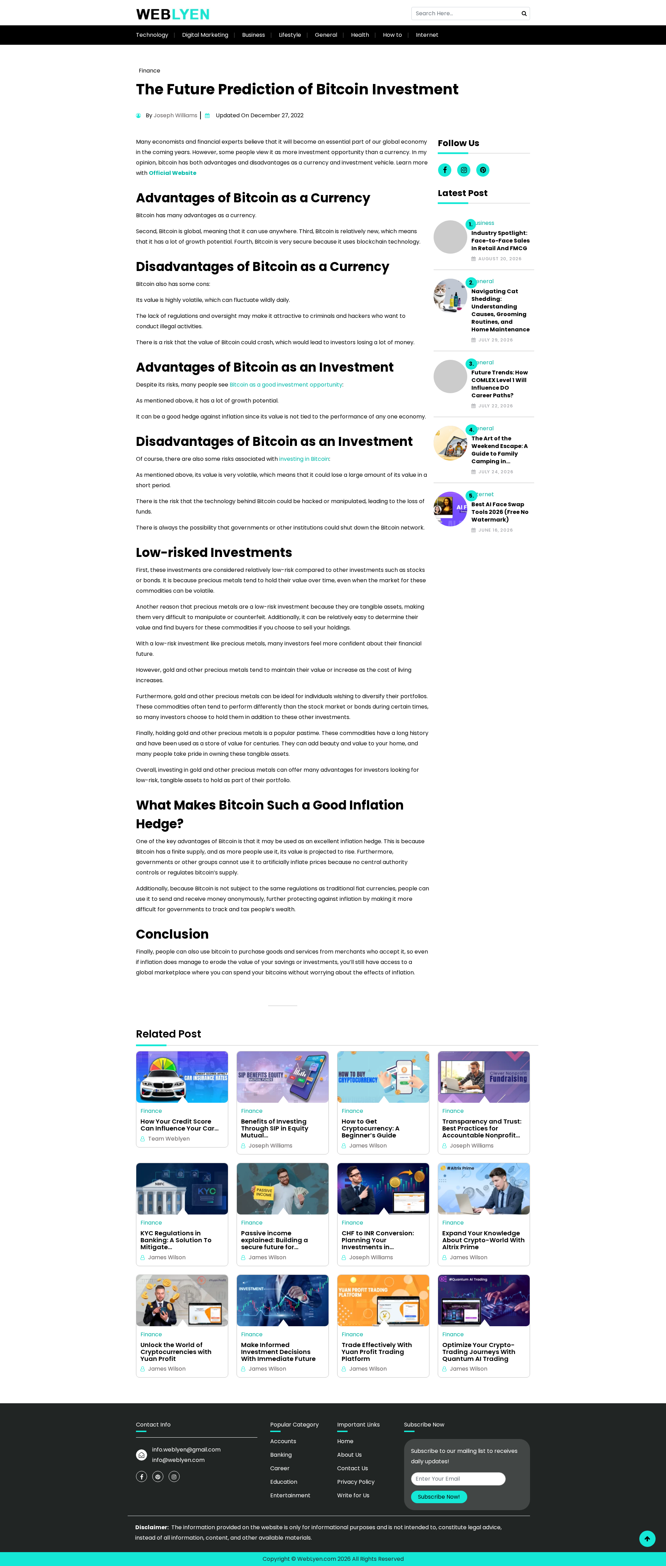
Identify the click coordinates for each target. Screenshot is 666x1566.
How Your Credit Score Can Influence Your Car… (179, 1125)
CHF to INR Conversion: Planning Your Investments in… (378, 1240)
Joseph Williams (175, 115)
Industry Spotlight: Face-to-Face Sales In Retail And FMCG (500, 240)
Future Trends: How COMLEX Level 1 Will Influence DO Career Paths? (499, 384)
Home (345, 1441)
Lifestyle (290, 35)
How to (392, 35)
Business (253, 35)
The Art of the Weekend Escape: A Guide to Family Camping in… (499, 450)
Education (283, 1482)
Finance (149, 71)
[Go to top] (647, 1539)
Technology (152, 35)
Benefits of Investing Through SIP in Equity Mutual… (274, 1128)
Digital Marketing (205, 35)
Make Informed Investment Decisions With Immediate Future (278, 1351)
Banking (281, 1455)
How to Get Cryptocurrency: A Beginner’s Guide (371, 1128)
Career (280, 1468)
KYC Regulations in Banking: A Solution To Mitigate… (176, 1240)
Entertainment (290, 1495)
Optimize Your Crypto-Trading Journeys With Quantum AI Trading (478, 1351)
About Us (349, 1455)
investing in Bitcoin (304, 459)
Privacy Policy (356, 1482)
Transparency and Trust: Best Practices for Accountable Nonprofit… (481, 1128)
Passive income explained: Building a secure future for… (274, 1240)
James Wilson (368, 1146)
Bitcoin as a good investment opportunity (286, 385)
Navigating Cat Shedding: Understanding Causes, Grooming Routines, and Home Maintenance (500, 310)
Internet (427, 35)
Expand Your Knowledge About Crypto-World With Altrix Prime (483, 1240)
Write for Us (353, 1495)
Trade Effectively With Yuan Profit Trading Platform (377, 1351)
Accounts (283, 1441)
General (326, 35)
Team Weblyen (169, 1139)
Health (360, 35)
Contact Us (352, 1468)
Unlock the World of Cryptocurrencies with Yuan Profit (176, 1351)
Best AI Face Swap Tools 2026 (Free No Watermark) (500, 512)
